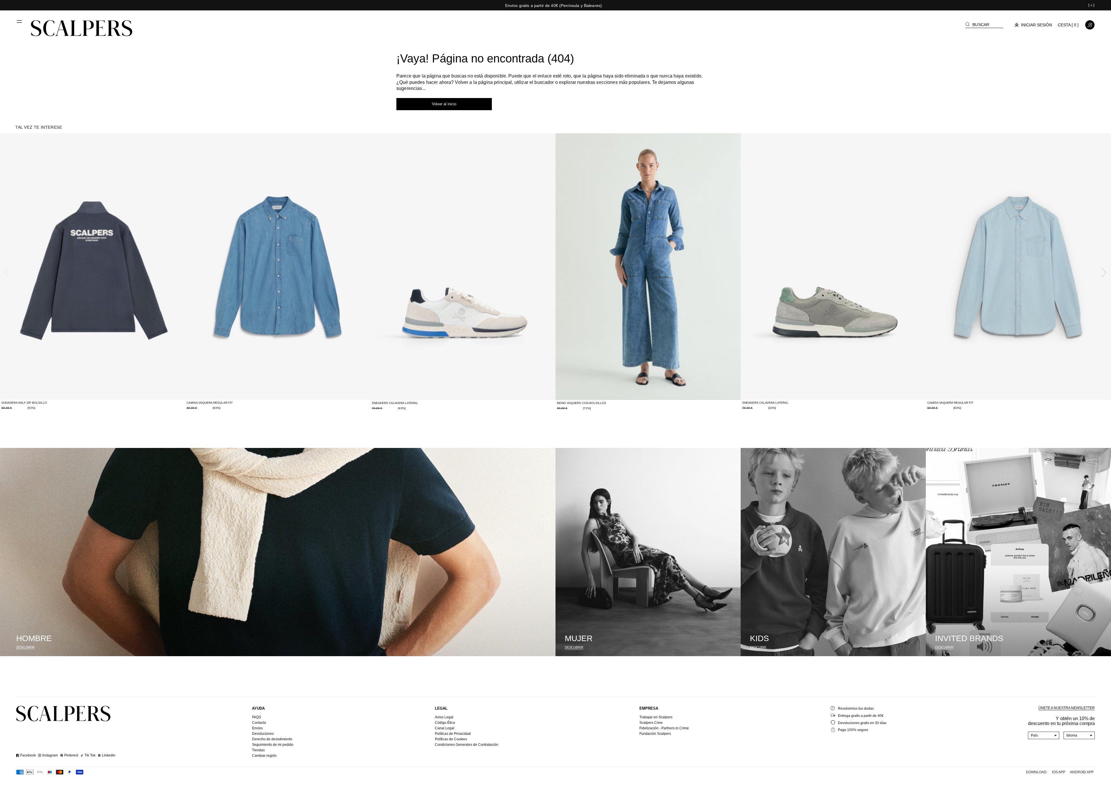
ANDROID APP (1082, 772)
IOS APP (1058, 772)
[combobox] (1044, 735)
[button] (19, 23)
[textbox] (1044, 735)
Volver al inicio (444, 104)
